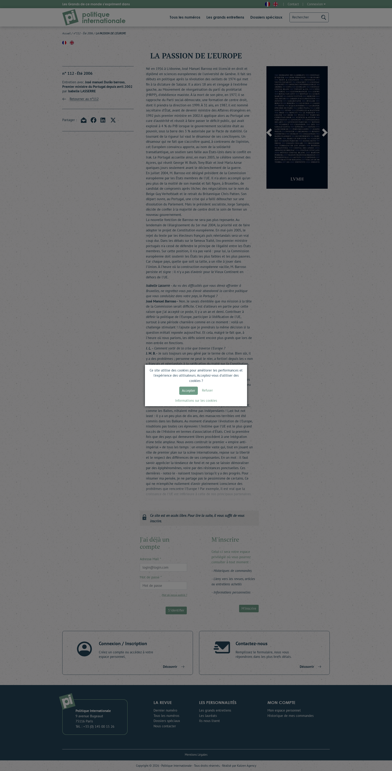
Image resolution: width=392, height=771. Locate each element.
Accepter (188, 390)
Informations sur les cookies (196, 400)
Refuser (207, 390)
